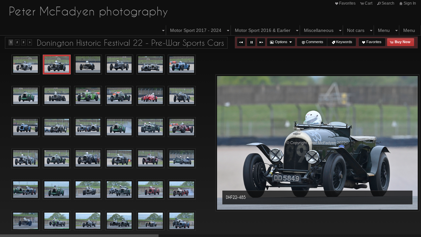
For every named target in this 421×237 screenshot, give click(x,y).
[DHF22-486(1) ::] (88, 64)
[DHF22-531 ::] (119, 189)
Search (388, 3)
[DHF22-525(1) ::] (25, 189)
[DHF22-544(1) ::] (150, 221)
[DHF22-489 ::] (150, 64)
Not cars (355, 30)
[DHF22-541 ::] (119, 221)
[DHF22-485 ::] (56, 64)
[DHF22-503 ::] (181, 96)
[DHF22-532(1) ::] (150, 189)
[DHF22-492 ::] (25, 96)
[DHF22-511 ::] (25, 158)
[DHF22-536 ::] (56, 221)
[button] (241, 42)
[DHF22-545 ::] (181, 221)
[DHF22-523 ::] (181, 158)
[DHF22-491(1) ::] (181, 64)
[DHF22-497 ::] (119, 96)
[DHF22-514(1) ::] (88, 158)
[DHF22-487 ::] (119, 64)
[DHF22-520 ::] (150, 158)
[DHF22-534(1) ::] (25, 221)
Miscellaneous (319, 30)
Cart (368, 3)
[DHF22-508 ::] (150, 127)
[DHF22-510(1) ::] (181, 127)
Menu (384, 30)
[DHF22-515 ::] (119, 158)
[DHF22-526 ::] (56, 189)
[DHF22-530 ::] (88, 189)
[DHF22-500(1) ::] (150, 96)
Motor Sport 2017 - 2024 (195, 30)
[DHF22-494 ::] (56, 96)
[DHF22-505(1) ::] (56, 127)
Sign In (410, 3)
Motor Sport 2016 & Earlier (262, 30)
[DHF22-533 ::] (181, 189)
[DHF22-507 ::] (119, 127)
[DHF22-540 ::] (88, 221)
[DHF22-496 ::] (88, 96)
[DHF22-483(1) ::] (25, 64)
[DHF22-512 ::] (56, 158)
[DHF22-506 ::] (88, 127)
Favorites (347, 3)
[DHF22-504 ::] (25, 127)
